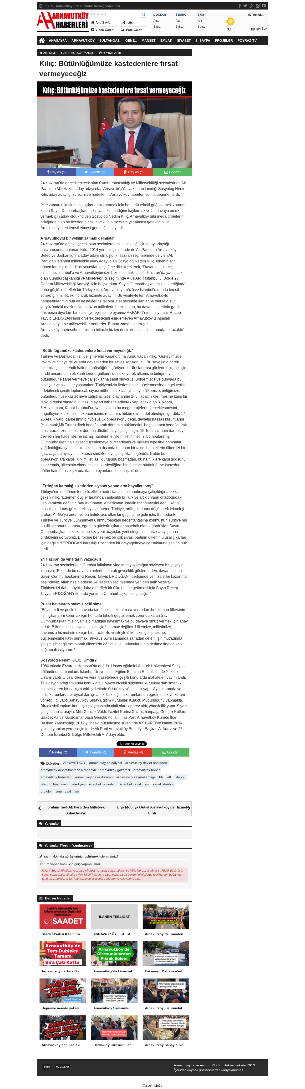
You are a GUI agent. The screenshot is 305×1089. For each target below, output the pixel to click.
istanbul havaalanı (103, 784)
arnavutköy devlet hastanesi (146, 763)
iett (169, 777)
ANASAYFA (58, 40)
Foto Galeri (133, 30)
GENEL (131, 40)
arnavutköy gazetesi (115, 770)
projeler (46, 791)
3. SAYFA (203, 40)
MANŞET (149, 40)
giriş (77, 864)
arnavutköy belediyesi (105, 763)
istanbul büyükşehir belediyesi (63, 784)
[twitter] (245, 6)
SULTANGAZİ (110, 40)
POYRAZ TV (247, 40)
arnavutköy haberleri (56, 777)
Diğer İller (260, 29)
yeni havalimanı (67, 791)
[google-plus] (251, 6)
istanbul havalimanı (134, 784)
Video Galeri (104, 30)
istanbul (180, 777)
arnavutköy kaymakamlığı (135, 777)
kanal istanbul (163, 784)
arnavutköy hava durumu (94, 777)
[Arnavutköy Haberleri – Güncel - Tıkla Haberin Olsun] (63, 21)
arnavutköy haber (146, 770)
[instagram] (257, 6)
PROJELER (224, 40)
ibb (160, 777)
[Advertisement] (232, 129)
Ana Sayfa (102, 22)
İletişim (131, 22)
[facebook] (240, 6)
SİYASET (184, 40)
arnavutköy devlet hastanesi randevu (68, 770)
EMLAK (166, 40)
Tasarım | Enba (152, 1085)
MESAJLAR (62, 1066)
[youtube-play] (264, 6)
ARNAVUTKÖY (83, 40)
